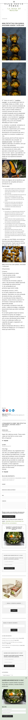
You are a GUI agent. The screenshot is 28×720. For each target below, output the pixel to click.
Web (3, 495)
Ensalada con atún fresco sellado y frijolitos (10, 638)
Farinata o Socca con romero (7, 640)
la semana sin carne (11, 141)
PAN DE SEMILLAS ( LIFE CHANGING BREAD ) (10, 645)
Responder (6, 440)
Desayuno (9, 415)
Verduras (6, 416)
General (12, 415)
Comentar (4, 501)
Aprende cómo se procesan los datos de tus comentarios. (13, 522)
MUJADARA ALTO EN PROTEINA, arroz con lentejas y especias (12, 643)
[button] (26, 677)
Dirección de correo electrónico (9, 489)
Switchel (3, 647)
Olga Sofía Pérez (14, 5)
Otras (15, 415)
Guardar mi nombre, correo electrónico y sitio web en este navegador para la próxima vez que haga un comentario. (13, 513)
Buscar (14, 610)
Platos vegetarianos (19, 415)
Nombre (4, 484)
